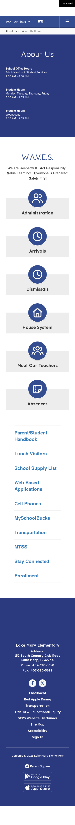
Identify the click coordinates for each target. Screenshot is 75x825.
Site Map (37, 724)
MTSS (20, 546)
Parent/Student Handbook (30, 435)
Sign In (37, 737)
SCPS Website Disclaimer (37, 718)
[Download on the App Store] (37, 787)
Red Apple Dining (37, 699)
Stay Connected (31, 561)
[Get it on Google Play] (37, 776)
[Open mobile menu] (67, 22)
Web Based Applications (28, 485)
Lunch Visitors (30, 453)
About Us (11, 31)
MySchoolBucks (32, 518)
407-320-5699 (41, 670)
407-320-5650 (43, 665)
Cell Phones (27, 503)
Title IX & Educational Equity (37, 712)
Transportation (30, 532)
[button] (18, 22)
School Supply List (35, 468)
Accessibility (37, 731)
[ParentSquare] (37, 766)
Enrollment (26, 575)
